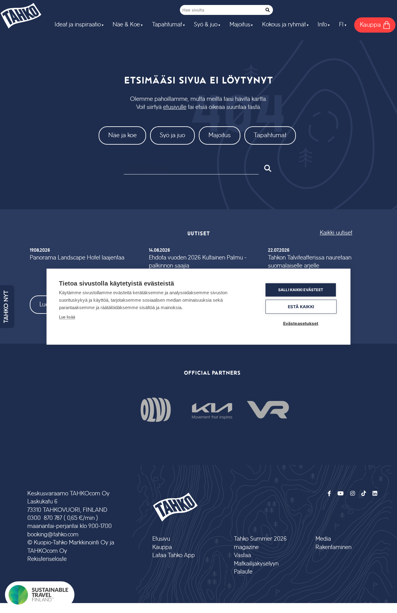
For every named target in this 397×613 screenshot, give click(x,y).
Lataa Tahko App (173, 555)
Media (323, 539)
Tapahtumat (270, 135)
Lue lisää (67, 316)
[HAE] (267, 168)
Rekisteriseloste (47, 559)
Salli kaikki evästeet (300, 289)
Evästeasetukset (301, 323)
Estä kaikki (301, 306)
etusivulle (174, 107)
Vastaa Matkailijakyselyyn (256, 559)
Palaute (243, 572)
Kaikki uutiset (336, 233)
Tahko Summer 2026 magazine (260, 543)
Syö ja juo (172, 135)
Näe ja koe (122, 135)
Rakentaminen (333, 547)
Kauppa (162, 547)
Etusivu (161, 539)
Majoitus (219, 135)
